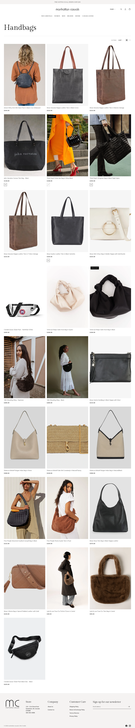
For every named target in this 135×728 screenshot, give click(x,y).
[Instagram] (130, 726)
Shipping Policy (74, 706)
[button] (120, 40)
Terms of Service (74, 713)
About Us (50, 706)
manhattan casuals (13, 726)
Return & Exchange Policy (77, 710)
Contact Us (51, 710)
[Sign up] (129, 707)
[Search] (121, 9)
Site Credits (23, 726)
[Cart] (129, 9)
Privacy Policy (74, 716)
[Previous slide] (8, 75)
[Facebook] (126, 726)
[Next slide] (40, 75)
